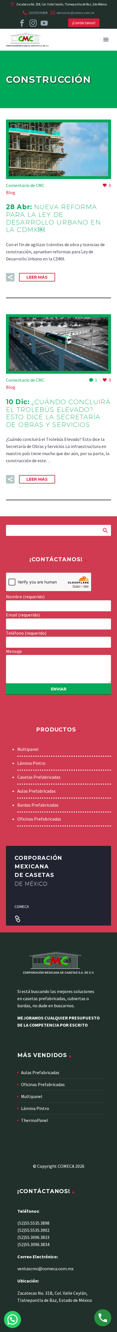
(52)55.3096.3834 (33, 1244)
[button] (10, 277)
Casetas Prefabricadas (38, 777)
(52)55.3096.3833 (33, 1237)
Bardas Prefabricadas (37, 805)
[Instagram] (33, 23)
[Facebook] (22, 23)
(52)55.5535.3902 (33, 1230)
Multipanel (28, 749)
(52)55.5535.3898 (33, 1223)
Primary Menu (106, 39)
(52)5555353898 (38, 13)
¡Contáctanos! (83, 22)
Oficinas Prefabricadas (39, 819)
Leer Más (37, 277)
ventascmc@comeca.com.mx (76, 13)
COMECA (21, 906)
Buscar (105, 530)
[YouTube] (44, 23)
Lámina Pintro (31, 763)
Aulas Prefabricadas (36, 791)
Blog (10, 192)
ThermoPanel (34, 1120)
